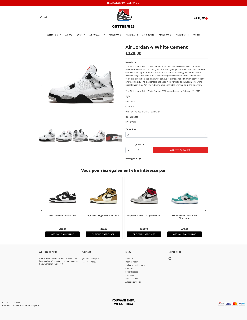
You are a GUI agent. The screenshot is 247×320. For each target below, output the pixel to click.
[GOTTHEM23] (123, 18)
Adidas (68, 35)
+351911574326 (89, 262)
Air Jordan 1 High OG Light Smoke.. (144, 215)
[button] (195, 18)
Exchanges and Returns (135, 265)
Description (131, 62)
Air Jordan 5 (148, 35)
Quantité (139, 144)
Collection (52, 35)
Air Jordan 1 (96, 35)
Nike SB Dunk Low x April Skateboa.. (184, 217)
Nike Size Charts (132, 278)
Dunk (79, 35)
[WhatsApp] (45, 17)
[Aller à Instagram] (40, 17)
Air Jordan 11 (182, 35)
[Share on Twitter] (140, 158)
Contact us (129, 268)
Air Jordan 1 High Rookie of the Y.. (103, 215)
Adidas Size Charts (133, 282)
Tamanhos (130, 129)
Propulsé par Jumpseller (30, 305)
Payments (129, 275)
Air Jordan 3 (115, 35)
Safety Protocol (131, 272)
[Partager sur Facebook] (136, 158)
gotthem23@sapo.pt (90, 258)
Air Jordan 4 (132, 35)
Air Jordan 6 (165, 35)
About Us (129, 258)
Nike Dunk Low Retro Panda (62, 215)
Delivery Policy (131, 262)
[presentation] (41, 85)
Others (196, 35)
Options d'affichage (62, 234)
